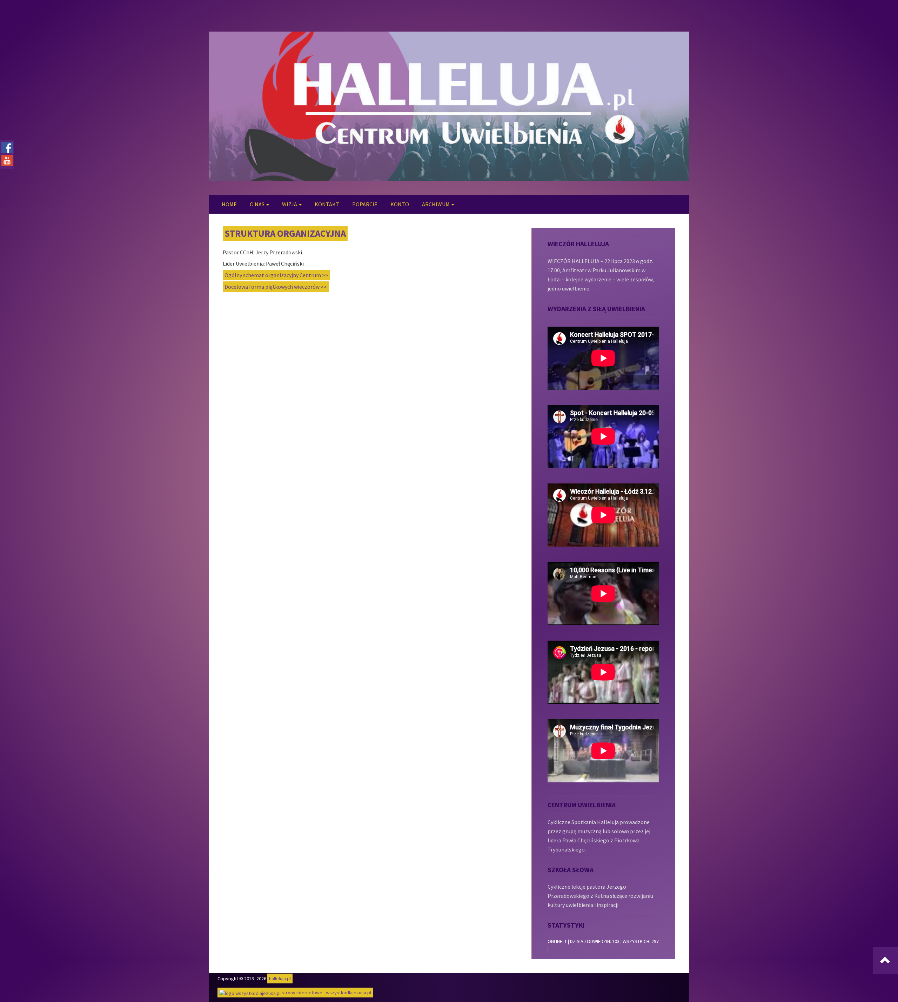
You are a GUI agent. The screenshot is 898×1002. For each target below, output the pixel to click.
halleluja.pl (280, 978)
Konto (399, 204)
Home (229, 204)
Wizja (290, 204)
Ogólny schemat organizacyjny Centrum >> (276, 275)
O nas (258, 204)
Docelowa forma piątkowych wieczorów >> (275, 286)
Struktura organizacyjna (285, 233)
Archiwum (436, 204)
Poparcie (364, 204)
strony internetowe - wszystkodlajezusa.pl (326, 992)
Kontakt (327, 204)
